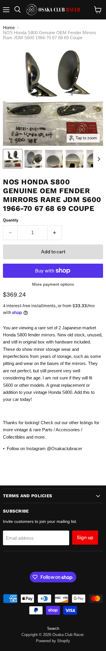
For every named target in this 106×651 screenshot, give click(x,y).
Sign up (85, 537)
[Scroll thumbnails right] (97, 159)
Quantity (10, 220)
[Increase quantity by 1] (55, 232)
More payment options (53, 284)
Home (9, 27)
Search (53, 628)
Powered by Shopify (53, 641)
